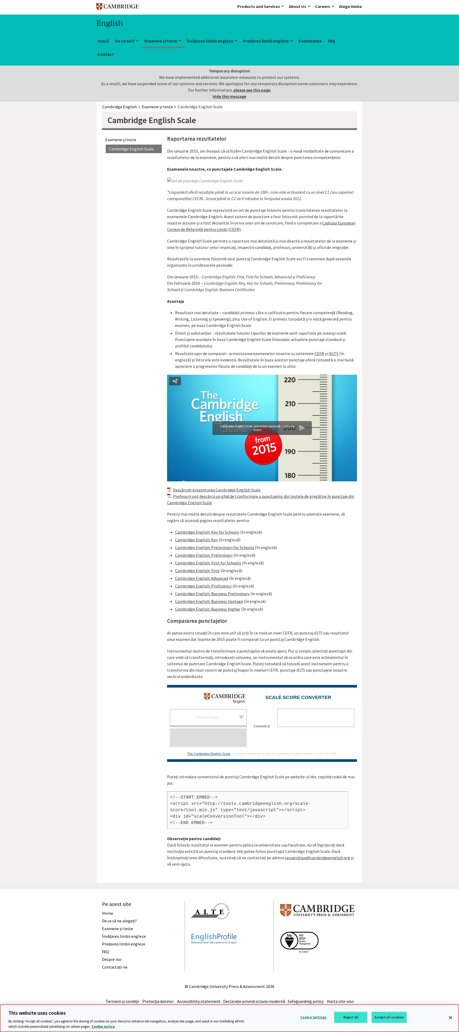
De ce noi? (125, 41)
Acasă (103, 41)
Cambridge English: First (197, 570)
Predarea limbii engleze (266, 41)
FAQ (331, 41)
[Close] (450, 1018)
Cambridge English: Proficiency (203, 586)
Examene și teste (160, 41)
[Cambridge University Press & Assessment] (317, 927)
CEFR (319, 353)
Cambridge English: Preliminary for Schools (214, 547)
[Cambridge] (117, 7)
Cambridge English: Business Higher (207, 609)
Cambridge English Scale (131, 149)
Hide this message (229, 96)
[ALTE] (210, 928)
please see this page (251, 90)
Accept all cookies (389, 1017)
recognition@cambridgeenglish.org (317, 857)
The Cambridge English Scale (209, 754)
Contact (106, 54)
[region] (229, 1018)
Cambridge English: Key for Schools (207, 532)
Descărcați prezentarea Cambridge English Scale (217, 490)
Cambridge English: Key (196, 539)
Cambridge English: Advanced (201, 578)
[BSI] (299, 962)
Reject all (350, 1017)
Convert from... (208, 717)
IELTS (333, 353)
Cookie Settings (313, 1017)
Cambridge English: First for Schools (208, 562)
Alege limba (350, 6)
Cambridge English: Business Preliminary (212, 593)
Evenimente (310, 41)
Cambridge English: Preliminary (204, 555)
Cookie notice (103, 1026)
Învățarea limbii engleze (210, 41)
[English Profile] (214, 953)
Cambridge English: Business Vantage (209, 601)
